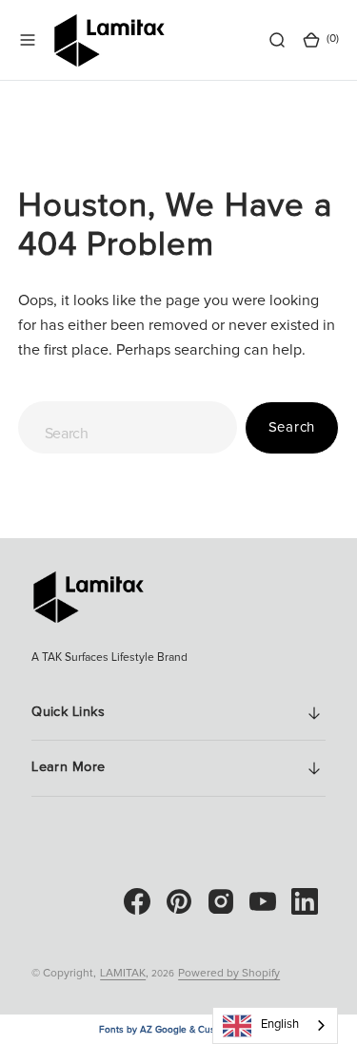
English (280, 1024)
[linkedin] (305, 901)
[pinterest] (179, 901)
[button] (27, 39)
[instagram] (221, 901)
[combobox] (127, 427)
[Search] (277, 39)
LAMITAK (123, 973)
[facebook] (137, 901)
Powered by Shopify (229, 973)
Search (292, 427)
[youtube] (263, 901)
